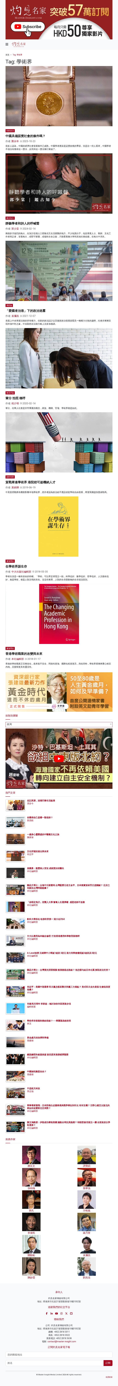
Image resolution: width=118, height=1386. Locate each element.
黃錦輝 (15, 487)
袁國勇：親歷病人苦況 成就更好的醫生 (45, 868)
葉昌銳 (30, 820)
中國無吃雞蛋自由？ (36, 1071)
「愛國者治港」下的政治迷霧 (25, 311)
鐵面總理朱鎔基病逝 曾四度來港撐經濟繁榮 (47, 1054)
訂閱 (108, 1363)
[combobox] (59, 724)
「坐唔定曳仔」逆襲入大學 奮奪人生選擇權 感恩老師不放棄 (56, 902)
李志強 (30, 1091)
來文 (29, 1023)
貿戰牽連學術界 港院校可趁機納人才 (30, 482)
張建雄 (30, 1040)
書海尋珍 (10, 561)
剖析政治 (10, 131)
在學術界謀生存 (16, 566)
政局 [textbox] (9, 724)
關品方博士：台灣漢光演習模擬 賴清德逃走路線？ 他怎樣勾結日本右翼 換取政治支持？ (68, 970)
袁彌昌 (15, 316)
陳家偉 (30, 837)
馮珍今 (30, 803)
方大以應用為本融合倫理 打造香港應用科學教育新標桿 (53, 936)
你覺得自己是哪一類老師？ (40, 817)
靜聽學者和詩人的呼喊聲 (22, 223)
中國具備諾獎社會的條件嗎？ (25, 136)
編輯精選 (31, 1006)
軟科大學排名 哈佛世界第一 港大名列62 (46, 919)
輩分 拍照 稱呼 (16, 398)
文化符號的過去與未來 (38, 851)
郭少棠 (15, 228)
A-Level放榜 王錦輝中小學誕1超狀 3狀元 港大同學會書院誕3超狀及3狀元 (62, 953)
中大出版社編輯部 (21, 571)
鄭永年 (15, 141)
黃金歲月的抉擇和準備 (38, 1037)
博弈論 (9, 305)
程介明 (15, 403)
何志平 (30, 854)
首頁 (7, 55)
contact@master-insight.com (62, 1341)
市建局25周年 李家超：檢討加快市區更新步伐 (49, 1004)
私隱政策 (109, 1377)
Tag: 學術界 (17, 55)
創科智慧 (10, 477)
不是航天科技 (33, 1088)
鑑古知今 (10, 218)
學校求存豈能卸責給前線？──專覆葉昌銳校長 (49, 1020)
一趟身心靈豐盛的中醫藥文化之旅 (43, 834)
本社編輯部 (18, 659)
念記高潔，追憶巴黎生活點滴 (41, 800)
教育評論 (10, 393)
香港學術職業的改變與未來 (24, 654)
